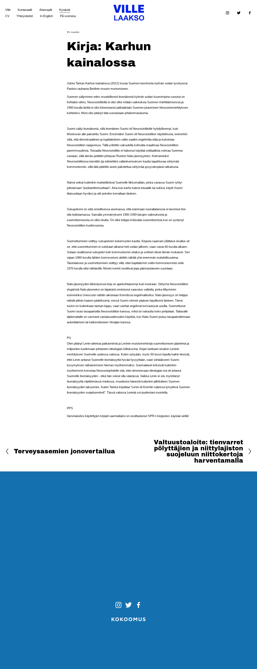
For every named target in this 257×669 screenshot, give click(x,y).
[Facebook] (250, 13)
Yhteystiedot (24, 16)
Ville (8, 9)
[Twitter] (239, 13)
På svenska (68, 16)
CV (7, 16)
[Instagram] (227, 13)
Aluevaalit (45, 9)
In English (46, 16)
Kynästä (64, 9)
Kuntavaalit (25, 9)
